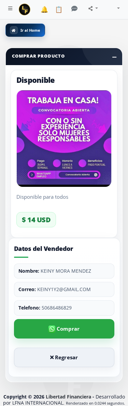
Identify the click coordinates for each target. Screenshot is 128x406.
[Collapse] (114, 57)
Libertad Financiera (68, 396)
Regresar (66, 357)
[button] (10, 9)
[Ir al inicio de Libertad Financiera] (24, 9)
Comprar (67, 328)
